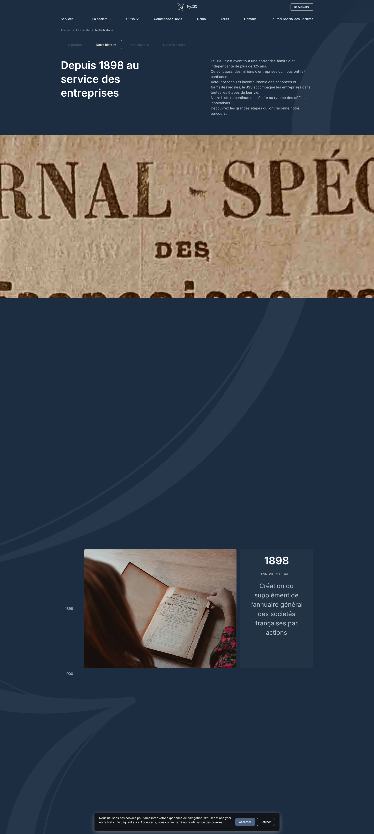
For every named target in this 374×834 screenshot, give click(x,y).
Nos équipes (139, 45)
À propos (75, 45)
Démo (201, 19)
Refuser (266, 822)
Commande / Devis (168, 19)
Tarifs (225, 19)
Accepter (245, 822)
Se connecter (301, 6)
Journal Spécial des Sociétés (292, 19)
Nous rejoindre (174, 45)
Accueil (66, 30)
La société (83, 30)
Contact (250, 19)
